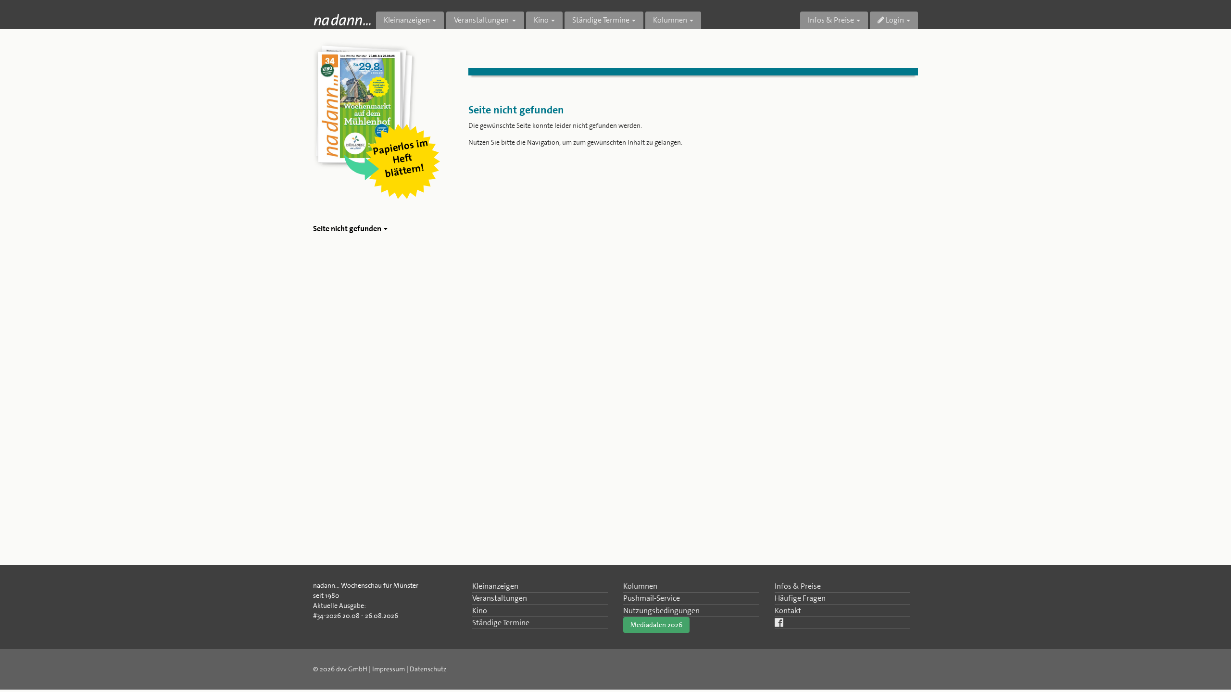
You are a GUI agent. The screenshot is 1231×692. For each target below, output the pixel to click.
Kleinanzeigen (495, 586)
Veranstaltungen (499, 598)
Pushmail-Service (651, 598)
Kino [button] (541, 20)
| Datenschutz (426, 669)
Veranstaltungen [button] (482, 20)
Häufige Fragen (800, 598)
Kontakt (788, 611)
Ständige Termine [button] (600, 20)
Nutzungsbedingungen (661, 611)
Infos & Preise (798, 586)
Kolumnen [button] (670, 20)
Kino (479, 611)
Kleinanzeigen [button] (407, 20)
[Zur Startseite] (342, 19)
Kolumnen (640, 586)
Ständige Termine (500, 623)
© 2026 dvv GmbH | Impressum (359, 669)
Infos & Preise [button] (831, 20)
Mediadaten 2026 (656, 624)
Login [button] (894, 20)
